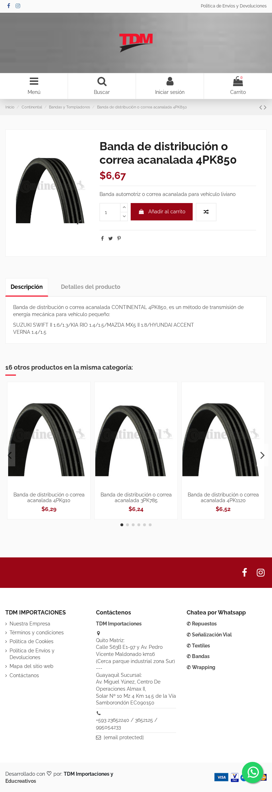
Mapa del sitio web (31, 666)
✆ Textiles (198, 645)
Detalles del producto (90, 286)
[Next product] (265, 107)
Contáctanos (24, 675)
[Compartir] (102, 238)
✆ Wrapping (201, 667)
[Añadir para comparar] (206, 212)
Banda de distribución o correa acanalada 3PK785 (136, 498)
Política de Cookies (31, 641)
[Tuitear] (110, 238)
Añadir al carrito (166, 211)
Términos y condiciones (37, 632)
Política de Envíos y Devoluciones (234, 6)
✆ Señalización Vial (209, 634)
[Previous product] (261, 107)
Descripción (27, 286)
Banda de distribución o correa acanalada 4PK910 (49, 498)
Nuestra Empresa (30, 624)
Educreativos (20, 781)
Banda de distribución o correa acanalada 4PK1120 (223, 498)
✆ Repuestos (202, 624)
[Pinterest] (119, 238)
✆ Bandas (198, 656)
